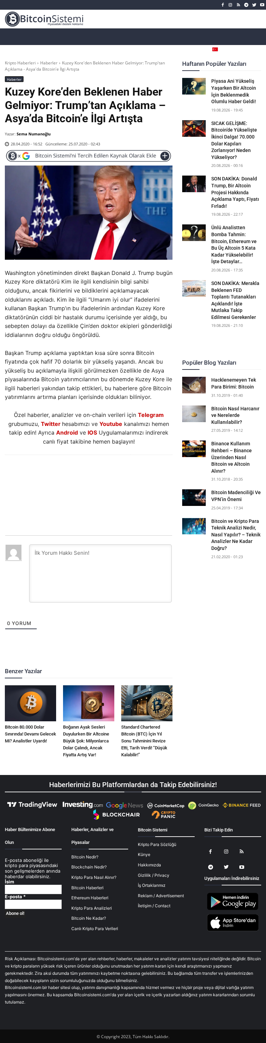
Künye (144, 854)
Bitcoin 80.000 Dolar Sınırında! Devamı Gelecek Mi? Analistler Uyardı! (30, 733)
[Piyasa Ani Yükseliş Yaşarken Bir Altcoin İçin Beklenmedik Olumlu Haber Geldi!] (194, 86)
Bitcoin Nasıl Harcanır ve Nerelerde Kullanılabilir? (235, 415)
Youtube (110, 423)
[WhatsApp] (80, 474)
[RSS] (238, 5)
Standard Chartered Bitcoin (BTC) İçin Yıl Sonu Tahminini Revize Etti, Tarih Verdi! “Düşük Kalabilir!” (144, 740)
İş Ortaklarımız (152, 885)
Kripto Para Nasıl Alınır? (93, 877)
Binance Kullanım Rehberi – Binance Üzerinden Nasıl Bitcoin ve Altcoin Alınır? (231, 457)
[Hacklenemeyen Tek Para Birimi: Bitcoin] (194, 385)
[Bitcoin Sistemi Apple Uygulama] (232, 930)
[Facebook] (223, 5)
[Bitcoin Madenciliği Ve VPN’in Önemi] (194, 497)
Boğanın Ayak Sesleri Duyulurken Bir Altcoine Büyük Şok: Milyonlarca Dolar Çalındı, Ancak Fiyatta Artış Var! (86, 740)
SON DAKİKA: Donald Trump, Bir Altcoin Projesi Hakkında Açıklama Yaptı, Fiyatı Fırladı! (235, 192)
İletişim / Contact (154, 905)
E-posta (15, 896)
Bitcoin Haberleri (87, 887)
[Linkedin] (96, 474)
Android (67, 432)
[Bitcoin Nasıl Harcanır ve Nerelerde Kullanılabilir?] (194, 413)
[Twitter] (254, 5)
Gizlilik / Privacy (153, 875)
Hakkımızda (149, 864)
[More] (128, 474)
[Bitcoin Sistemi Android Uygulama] (232, 909)
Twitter (51, 423)
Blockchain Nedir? (89, 867)
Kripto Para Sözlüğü (157, 844)
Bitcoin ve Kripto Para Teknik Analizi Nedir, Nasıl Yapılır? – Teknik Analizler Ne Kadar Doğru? (235, 534)
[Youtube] (262, 5)
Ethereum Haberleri (89, 897)
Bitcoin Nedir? (84, 856)
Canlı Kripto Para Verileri (94, 928)
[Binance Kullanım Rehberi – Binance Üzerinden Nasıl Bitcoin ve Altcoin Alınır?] (194, 448)
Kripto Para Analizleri (91, 908)
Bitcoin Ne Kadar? (88, 918)
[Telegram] (246, 5)
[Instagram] (230, 5)
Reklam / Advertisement (161, 895)
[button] (256, 49)
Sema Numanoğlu (34, 133)
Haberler (48, 63)
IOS (92, 432)
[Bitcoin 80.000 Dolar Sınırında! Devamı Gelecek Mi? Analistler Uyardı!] (30, 703)
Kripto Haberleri (20, 63)
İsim (9, 881)
